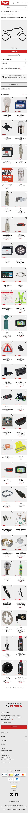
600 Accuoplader (7, 480)
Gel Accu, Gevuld (20, 115)
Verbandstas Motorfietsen (7, 457)
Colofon (3, 748)
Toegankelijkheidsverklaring (7, 759)
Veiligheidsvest (21, 457)
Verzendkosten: (4, 806)
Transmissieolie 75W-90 (21, 654)
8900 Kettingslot (7, 505)
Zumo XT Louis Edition (7, 285)
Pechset (20, 408)
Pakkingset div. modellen (21, 529)
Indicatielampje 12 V (21, 185)
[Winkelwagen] (26, 3)
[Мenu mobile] (2, 7)
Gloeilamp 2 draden (7, 115)
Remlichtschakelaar (21, 505)
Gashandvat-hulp (20, 359)
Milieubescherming (5, 762)
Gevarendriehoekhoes (7, 359)
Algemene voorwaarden (6, 750)
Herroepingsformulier (6, 757)
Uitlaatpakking (21, 285)
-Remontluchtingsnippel (21, 162)
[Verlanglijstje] (22, 3)
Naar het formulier (8, 78)
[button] (25, 7)
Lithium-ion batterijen (7, 162)
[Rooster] (23, 94)
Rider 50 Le (21, 333)
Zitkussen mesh (7, 138)
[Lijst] (25, 94)
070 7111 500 (15, 705)
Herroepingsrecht (5, 755)
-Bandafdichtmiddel (21, 579)
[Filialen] (14, 3)
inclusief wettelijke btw (14, 805)
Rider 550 (21, 480)
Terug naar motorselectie (7, 14)
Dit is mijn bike (14, 51)
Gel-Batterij (7, 261)
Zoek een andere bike (13, 55)
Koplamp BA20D (7, 579)
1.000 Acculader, (20, 235)
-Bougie (7, 654)
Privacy (2, 752)
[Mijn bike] (18, 3)
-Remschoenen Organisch (7, 553)
